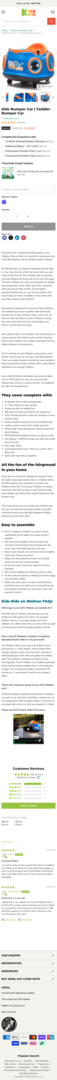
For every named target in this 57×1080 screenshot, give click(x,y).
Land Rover (10, 1067)
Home (5, 30)
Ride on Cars (10, 1064)
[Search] (51, 21)
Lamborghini (24, 1067)
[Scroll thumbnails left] (3, 97)
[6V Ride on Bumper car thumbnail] (32, 97)
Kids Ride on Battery (28, 1073)
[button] (15, 784)
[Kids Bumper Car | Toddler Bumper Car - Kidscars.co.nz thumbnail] (45, 97)
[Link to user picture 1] (9, 925)
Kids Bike (28, 1061)
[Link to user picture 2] (25, 925)
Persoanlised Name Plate (15, 1070)
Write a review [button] (28, 805)
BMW (35, 1067)
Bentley (45, 1067)
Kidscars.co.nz (12, 118)
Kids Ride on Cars (12, 1061)
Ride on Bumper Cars (22, 30)
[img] (8, 850)
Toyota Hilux (43, 1064)
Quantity (6, 210)
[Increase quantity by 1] (28, 216)
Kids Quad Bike (42, 1061)
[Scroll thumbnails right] (52, 97)
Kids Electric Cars (27, 1064)
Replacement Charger (40, 1070)
